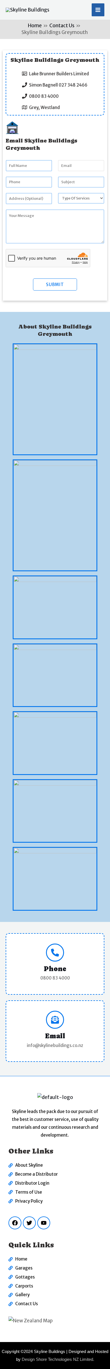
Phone (55, 969)
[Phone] (55, 953)
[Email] (55, 1020)
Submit (55, 284)
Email (55, 1036)
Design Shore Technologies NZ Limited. (58, 1359)
